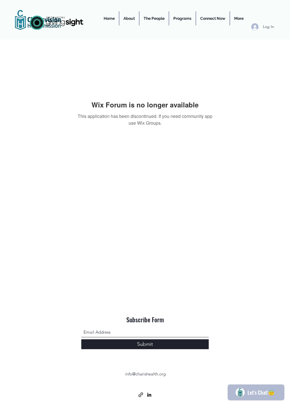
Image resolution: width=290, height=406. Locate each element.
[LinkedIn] (149, 395)
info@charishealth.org (145, 374)
